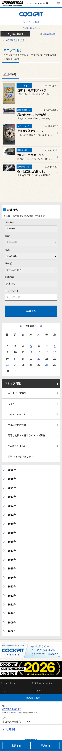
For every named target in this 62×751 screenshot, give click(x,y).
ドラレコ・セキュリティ (20, 456)
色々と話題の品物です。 (31, 171)
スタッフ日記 (13, 383)
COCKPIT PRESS (37, 3)
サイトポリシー (10, 683)
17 (15, 358)
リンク (6, 690)
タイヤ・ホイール (17, 414)
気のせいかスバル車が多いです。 (37, 114)
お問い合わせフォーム (32, 28)
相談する (16, 745)
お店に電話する (17, 34)
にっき (11, 403)
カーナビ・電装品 (17, 393)
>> (41, 326)
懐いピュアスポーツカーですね (35, 155)
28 (46, 364)
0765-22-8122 (15, 40)
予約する (45, 745)
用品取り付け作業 (17, 424)
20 (38, 358)
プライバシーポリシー (44, 683)
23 (7, 364)
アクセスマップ (49, 34)
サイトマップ (40, 690)
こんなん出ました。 (18, 446)
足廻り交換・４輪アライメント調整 (26, 435)
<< (21, 326)
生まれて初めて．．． (30, 130)
